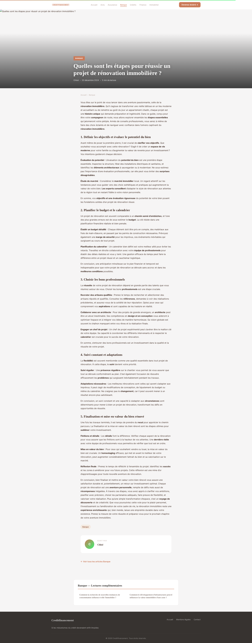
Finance (143, 5)
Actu (103, 5)
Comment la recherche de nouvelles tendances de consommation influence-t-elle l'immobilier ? (99, 596)
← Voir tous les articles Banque (95, 561)
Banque (123, 5)
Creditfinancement (62, 620)
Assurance (112, 5)
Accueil (94, 5)
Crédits (133, 5)
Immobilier (154, 5)
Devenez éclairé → (190, 5)
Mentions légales (183, 619)
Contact (197, 619)
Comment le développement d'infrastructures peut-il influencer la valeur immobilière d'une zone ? (151, 596)
